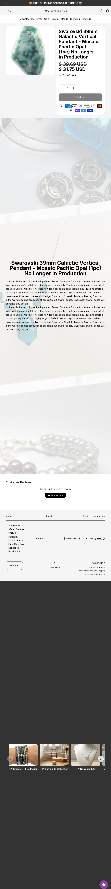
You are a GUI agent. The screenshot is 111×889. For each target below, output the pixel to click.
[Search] (9, 11)
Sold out (80, 97)
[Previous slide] (7, 3)
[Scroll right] (101, 759)
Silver (39, 18)
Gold (46, 18)
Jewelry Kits (27, 18)
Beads (64, 18)
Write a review (55, 495)
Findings (86, 18)
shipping (101, 570)
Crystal (55, 18)
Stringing (75, 18)
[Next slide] (102, 3)
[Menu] (3, 10)
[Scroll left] (10, 759)
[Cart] (107, 11)
